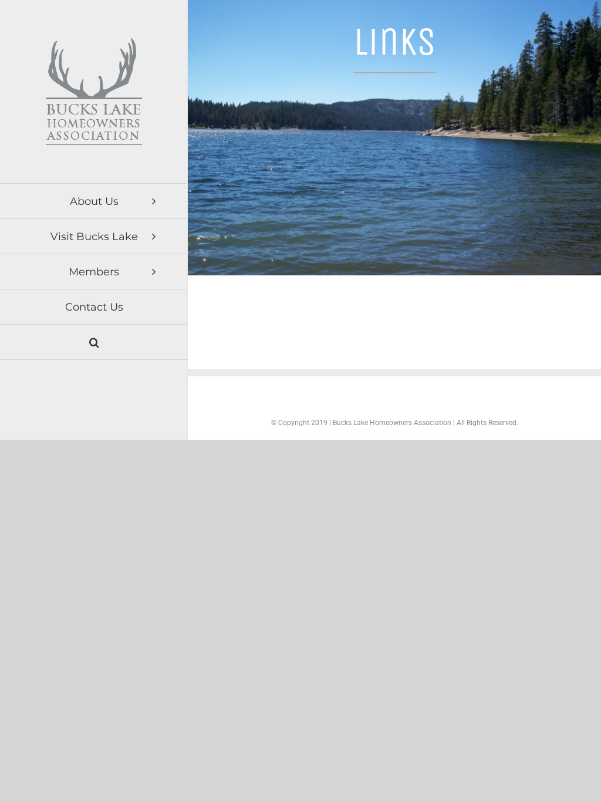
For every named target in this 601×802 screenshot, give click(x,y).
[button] (94, 342)
